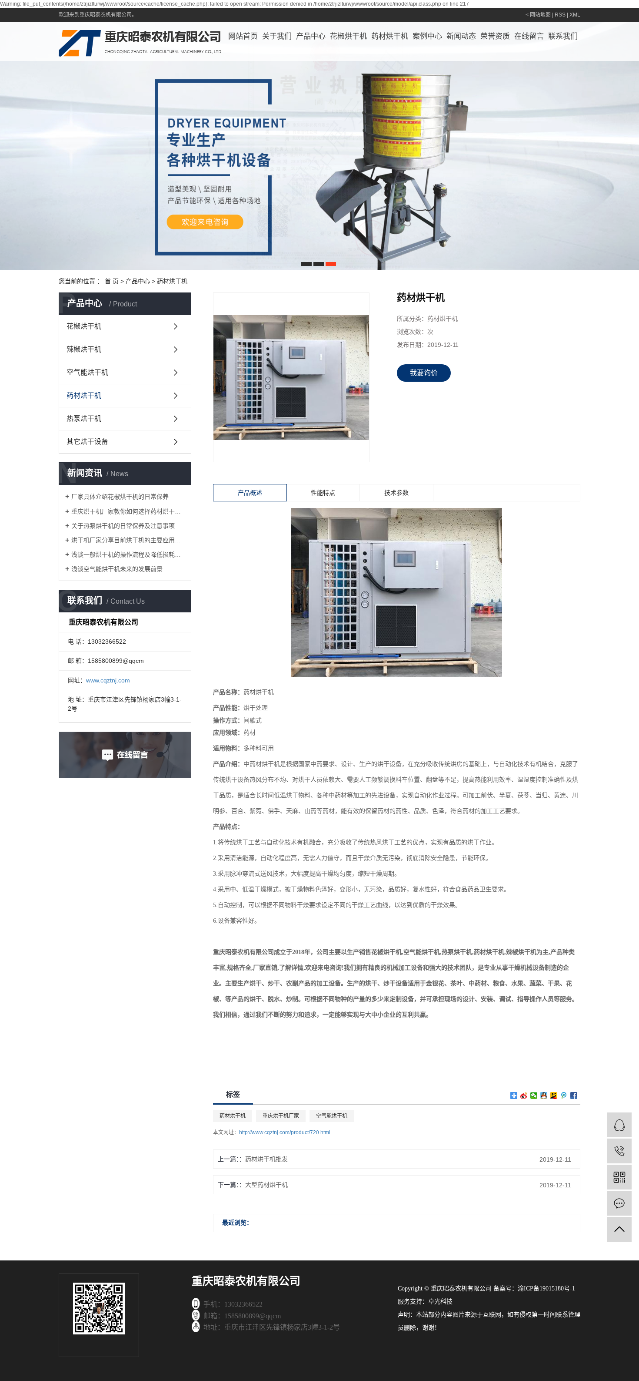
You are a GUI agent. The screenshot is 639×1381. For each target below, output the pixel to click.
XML (574, 15)
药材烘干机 (389, 36)
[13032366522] (619, 1151)
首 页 (112, 281)
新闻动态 (461, 36)
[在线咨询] (619, 1124)
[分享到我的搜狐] (554, 1095)
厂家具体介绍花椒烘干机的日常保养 (120, 496)
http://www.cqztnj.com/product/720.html (284, 1132)
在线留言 (529, 36)
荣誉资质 (495, 36)
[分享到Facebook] (574, 1095)
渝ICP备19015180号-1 (546, 1288)
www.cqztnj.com (108, 680)
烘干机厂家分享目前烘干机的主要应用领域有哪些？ (128, 540)
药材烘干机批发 (266, 1159)
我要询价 (424, 372)
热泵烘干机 (84, 418)
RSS (560, 15)
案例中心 (427, 36)
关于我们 (277, 36)
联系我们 (563, 36)
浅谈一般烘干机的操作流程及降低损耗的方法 (128, 554)
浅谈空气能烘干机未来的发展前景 (117, 568)
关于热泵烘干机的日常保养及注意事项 (123, 525)
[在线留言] (619, 1203)
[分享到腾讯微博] (564, 1095)
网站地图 (540, 15)
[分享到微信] (534, 1095)
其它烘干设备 (87, 441)
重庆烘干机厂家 (281, 1116)
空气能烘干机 (87, 372)
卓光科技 (440, 1301)
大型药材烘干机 (266, 1184)
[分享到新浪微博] (524, 1095)
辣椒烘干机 (84, 349)
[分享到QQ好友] (544, 1095)
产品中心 (311, 36)
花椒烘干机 (348, 36)
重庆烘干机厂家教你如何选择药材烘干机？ (128, 511)
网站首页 (243, 36)
